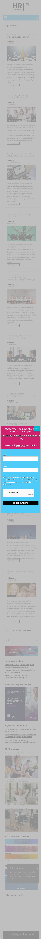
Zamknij (36, 429)
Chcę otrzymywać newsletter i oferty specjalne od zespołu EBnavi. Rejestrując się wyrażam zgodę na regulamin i (20, 480)
